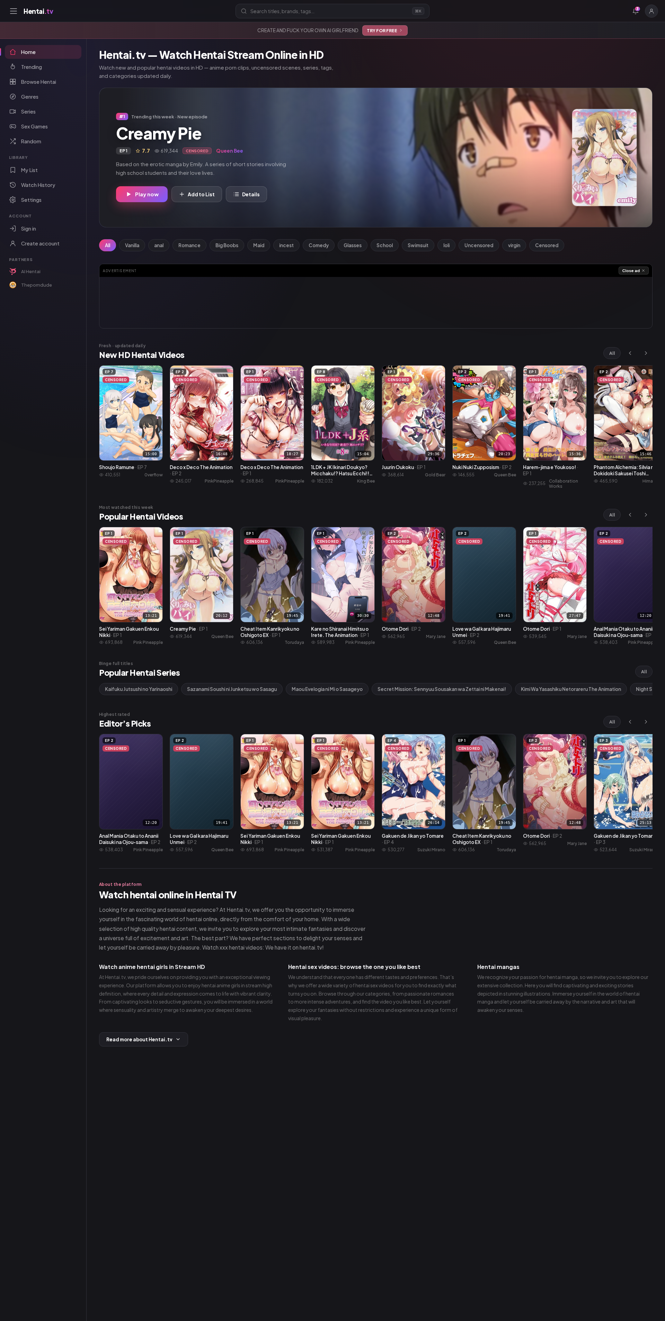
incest (286, 245)
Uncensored (478, 245)
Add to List (201, 194)
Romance (189, 245)
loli (446, 245)
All (107, 245)
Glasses (353, 245)
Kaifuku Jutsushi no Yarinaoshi (138, 689)
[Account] (651, 11)
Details (251, 194)
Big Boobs (226, 245)
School (384, 245)
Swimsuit (418, 245)
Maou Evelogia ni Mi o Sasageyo (327, 689)
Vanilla (132, 245)
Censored (546, 245)
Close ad (631, 270)
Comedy (319, 245)
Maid (258, 245)
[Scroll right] (646, 353)
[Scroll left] (630, 353)
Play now (147, 194)
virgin (514, 245)
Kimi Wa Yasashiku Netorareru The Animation (571, 689)
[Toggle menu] (13, 11)
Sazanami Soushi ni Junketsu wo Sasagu (232, 689)
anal (158, 245)
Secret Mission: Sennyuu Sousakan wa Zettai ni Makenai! (442, 689)
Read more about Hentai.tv (139, 1039)
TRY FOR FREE (382, 30)
